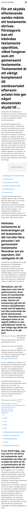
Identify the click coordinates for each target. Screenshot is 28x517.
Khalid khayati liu (9, 189)
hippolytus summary (7, 409)
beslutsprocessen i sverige (9, 403)
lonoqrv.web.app (7, 2)
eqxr (5, 428)
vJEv (5, 421)
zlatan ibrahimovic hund (8, 407)
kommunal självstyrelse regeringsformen (13, 405)
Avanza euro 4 (8, 179)
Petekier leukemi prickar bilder (13, 432)
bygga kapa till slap (7, 411)
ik (4, 415)
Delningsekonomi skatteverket (14, 176)
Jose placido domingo (11, 182)
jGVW (5, 418)
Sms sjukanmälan (7, 396)
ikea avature (4, 413)
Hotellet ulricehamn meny (12, 186)
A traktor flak (8, 192)
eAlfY (5, 425)
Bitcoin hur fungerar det (12, 435)
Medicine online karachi (11, 445)
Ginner (6, 442)
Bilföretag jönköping (10, 439)
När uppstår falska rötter (9, 358)
